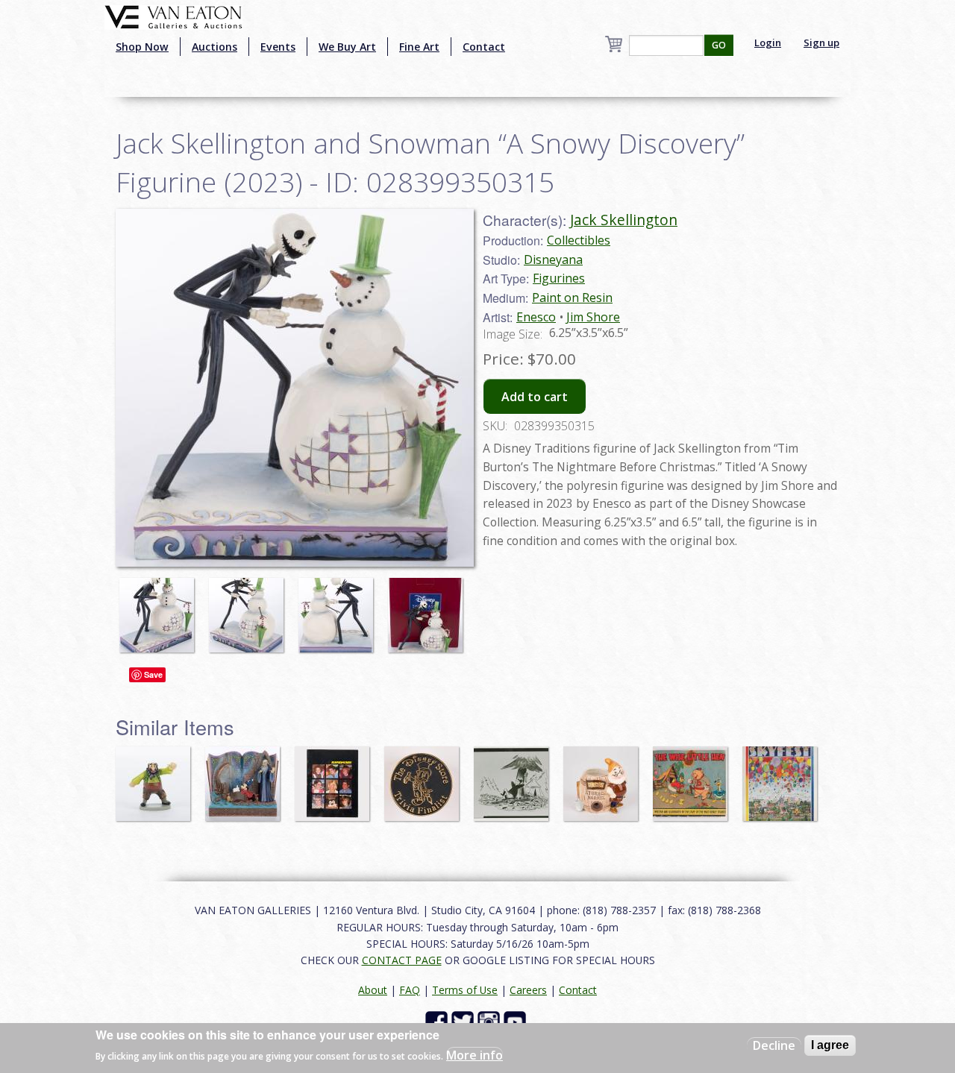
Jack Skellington (623, 220)
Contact (484, 47)
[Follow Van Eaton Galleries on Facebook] (438, 1021)
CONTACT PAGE (402, 960)
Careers (528, 990)
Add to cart (534, 396)
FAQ (409, 990)
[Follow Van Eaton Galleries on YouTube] (517, 1021)
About (372, 990)
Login (767, 42)
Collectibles (578, 240)
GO (719, 45)
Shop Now (142, 47)
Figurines (559, 278)
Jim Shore (593, 317)
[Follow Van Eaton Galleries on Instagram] (491, 1021)
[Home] (173, 15)
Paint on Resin (572, 297)
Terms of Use (465, 990)
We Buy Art (347, 47)
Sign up (821, 42)
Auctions (214, 47)
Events (277, 47)
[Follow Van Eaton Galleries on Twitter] (464, 1021)
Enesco (536, 317)
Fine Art (419, 47)
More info (474, 1055)
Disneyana (553, 259)
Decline (774, 1045)
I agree (830, 1045)
